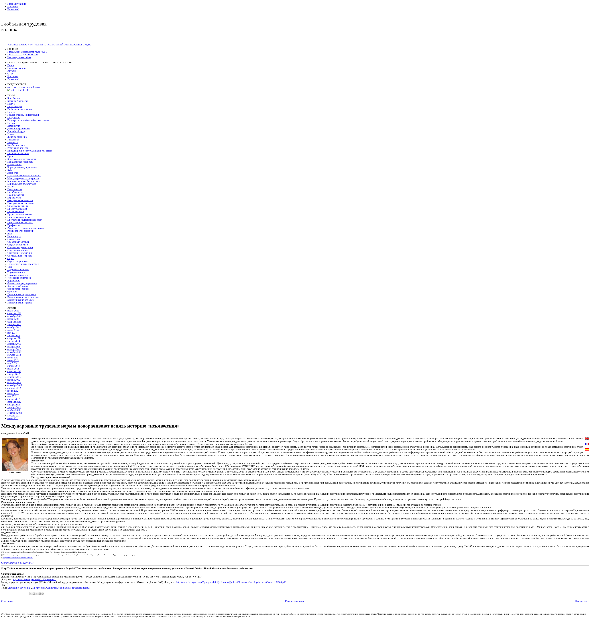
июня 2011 (12, 418)
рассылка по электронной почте (24, 87)
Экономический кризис (19, 302)
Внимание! (13, 9)
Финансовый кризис (18, 286)
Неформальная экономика (21, 203)
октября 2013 (14, 349)
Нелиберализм (15, 192)
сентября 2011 (14, 413)
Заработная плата (16, 145)
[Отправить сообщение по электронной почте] (3, 585)
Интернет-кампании (18, 153)
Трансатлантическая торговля (23, 264)
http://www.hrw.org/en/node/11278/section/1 (34, 579)
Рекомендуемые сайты (19, 57)
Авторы (11, 71)
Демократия (13, 125)
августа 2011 (14, 415)
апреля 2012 (13, 399)
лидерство (12, 172)
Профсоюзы (13, 225)
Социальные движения (19, 253)
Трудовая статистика (18, 269)
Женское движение (17, 137)
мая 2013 (12, 363)
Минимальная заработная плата (24, 181)
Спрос (10, 258)
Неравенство (14, 197)
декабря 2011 (14, 407)
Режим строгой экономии (20, 230)
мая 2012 (12, 396)
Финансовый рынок (18, 289)
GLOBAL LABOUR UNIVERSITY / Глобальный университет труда (49, 44)
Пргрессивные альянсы (19, 214)
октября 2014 (14, 327)
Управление (13, 280)
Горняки (11, 112)
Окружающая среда (17, 206)
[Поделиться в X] (36, 593)
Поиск (10, 65)
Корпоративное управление (22, 167)
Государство (13, 117)
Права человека (15, 211)
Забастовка (13, 139)
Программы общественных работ (24, 219)
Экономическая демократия (21, 294)
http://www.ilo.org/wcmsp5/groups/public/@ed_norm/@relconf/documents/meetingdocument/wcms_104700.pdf (231, 582)
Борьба (11, 103)
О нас (10, 73)
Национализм (14, 189)
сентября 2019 (14, 316)
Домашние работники (18, 128)
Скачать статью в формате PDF (17, 563)
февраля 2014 (14, 338)
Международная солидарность (23, 178)
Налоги (11, 186)
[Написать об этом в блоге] (33, 593)
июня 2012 (13, 393)
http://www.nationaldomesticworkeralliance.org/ (18, 557)
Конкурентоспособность (20, 161)
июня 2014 (13, 330)
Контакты (12, 6)
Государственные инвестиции (23, 114)
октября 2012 (14, 382)
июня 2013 (13, 360)
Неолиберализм (15, 195)
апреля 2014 (13, 335)
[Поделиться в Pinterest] (42, 593)
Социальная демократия (20, 247)
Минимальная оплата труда (21, 184)
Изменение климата (17, 148)
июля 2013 (12, 357)
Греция (11, 123)
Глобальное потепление (19, 109)
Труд (9, 266)
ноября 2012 (13, 379)
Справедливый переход (19, 255)
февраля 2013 (14, 371)
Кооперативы (14, 164)
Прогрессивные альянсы (20, 222)
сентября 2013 (14, 352)
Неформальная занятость (20, 200)
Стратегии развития (17, 261)
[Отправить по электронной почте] (30, 593)
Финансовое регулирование (22, 283)
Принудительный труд (19, 217)
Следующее (7, 601)
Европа (11, 134)
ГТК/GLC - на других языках (22, 54)
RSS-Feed (22, 90)
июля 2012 (12, 390)
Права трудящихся (17, 208)
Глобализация (14, 106)
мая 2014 (12, 332)
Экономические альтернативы (23, 297)
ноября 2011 (13, 410)
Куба (9, 170)
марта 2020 (13, 310)
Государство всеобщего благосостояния (28, 120)
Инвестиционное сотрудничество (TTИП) (29, 150)
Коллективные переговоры (21, 159)
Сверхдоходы (14, 239)
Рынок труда (14, 236)
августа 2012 (14, 388)
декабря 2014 (14, 324)
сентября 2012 (14, 385)
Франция (12, 291)
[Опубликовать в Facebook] (39, 593)
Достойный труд (16, 131)
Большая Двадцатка (17, 101)
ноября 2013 (13, 346)
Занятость (12, 142)
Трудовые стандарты (18, 275)
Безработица (13, 98)
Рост (9, 233)
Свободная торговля (18, 242)
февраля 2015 (14, 321)
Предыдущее (582, 601)
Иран (10, 156)
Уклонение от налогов (19, 277)
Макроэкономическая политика (24, 175)
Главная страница (16, 3)
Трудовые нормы (16, 272)
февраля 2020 (14, 313)
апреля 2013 (13, 366)
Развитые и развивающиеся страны (25, 228)
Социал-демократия (17, 244)
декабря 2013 (14, 343)
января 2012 (13, 404)
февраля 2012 (14, 401)
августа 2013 (14, 355)
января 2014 (13, 341)
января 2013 (13, 374)
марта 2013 (13, 368)
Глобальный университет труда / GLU (27, 52)
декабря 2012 (14, 377)
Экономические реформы (20, 300)
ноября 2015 (13, 319)
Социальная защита (17, 250)
